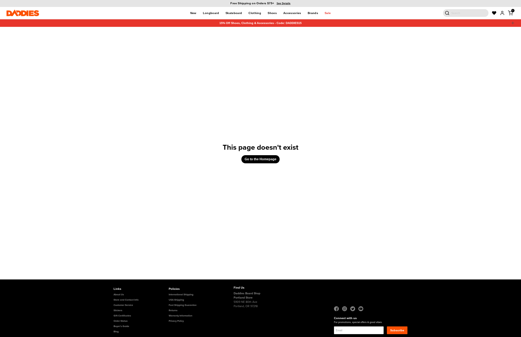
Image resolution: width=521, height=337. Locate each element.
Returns (173, 310)
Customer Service (123, 305)
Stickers (118, 310)
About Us (119, 294)
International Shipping (181, 294)
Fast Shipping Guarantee (183, 305)
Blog (116, 331)
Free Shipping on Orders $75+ (260, 3)
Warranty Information (180, 315)
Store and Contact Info (126, 299)
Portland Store (243, 298)
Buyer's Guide (121, 326)
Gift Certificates (122, 315)
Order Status (121, 321)
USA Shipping (176, 299)
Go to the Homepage (260, 159)
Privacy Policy (176, 321)
